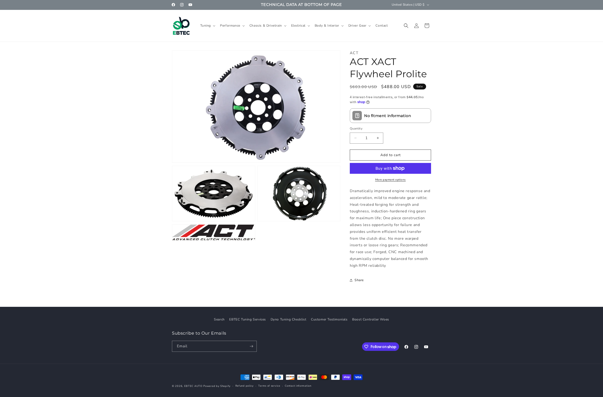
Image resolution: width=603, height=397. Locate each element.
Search (219, 319)
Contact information (298, 386)
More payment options (390, 180)
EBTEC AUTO (193, 386)
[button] (207, 26)
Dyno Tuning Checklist (288, 319)
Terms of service (269, 386)
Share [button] (359, 280)
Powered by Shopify (217, 386)
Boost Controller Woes (370, 319)
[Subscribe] (251, 346)
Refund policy (244, 386)
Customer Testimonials (329, 319)
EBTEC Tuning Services (247, 319)
